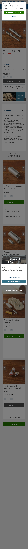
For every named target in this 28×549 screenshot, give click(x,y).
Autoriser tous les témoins (14, 281)
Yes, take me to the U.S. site (14, 12)
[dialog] (14, 11)
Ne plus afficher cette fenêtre (14, 290)
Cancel (14, 16)
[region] (14, 274)
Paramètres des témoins (14, 277)
